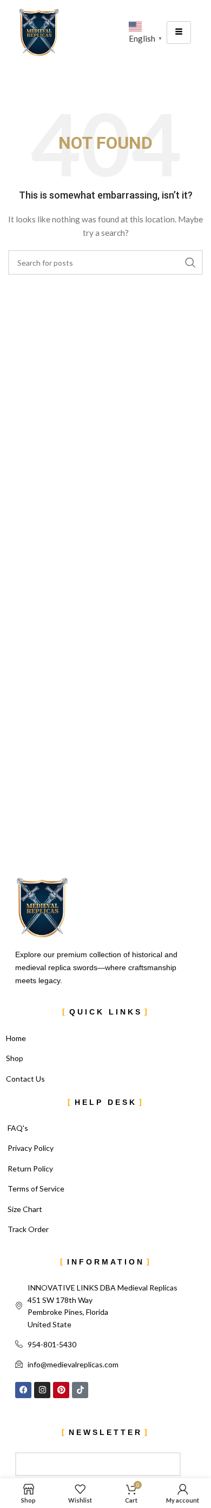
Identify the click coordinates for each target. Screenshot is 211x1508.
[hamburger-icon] (179, 32)
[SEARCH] (190, 262)
